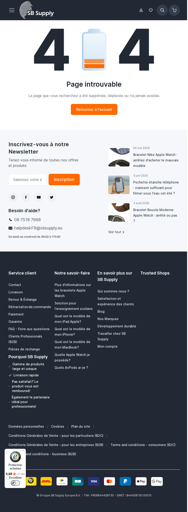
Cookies (57, 426)
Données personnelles (26, 426)
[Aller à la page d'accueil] (36, 10)
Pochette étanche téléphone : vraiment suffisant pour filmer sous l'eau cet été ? (156, 187)
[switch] (15, 483)
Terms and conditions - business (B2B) (45, 454)
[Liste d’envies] (151, 10)
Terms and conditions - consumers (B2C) (143, 445)
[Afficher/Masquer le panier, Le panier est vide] (174, 10)
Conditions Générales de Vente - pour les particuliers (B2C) (55, 436)
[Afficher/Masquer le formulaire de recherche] (162, 10)
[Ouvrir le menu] (13, 10)
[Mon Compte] (141, 10)
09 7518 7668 (27, 219)
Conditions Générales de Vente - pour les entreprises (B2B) (55, 445)
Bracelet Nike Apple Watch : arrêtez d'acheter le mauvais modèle (156, 160)
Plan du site (80, 426)
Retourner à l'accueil (94, 109)
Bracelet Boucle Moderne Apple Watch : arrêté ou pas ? (155, 215)
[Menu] (23, 451)
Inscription (64, 179)
